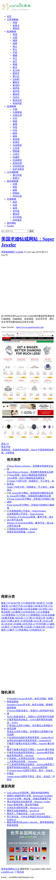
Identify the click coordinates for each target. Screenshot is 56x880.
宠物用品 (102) (38, 615)
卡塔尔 (16, 154)
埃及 (15, 205)
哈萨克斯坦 (18, 169)
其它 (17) (9, 627)
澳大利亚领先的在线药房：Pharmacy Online (28, 801)
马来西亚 (17, 145)
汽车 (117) (26, 615)
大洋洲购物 (12, 172)
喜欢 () (5, 444)
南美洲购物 (12, 181)
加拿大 (16, 25)
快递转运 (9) (38, 630)
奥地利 (16, 85)
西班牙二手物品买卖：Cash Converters (26, 813)
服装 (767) (6, 603)
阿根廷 (16, 193)
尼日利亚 (17, 217)
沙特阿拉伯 (18, 166)
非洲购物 (11, 199)
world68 (19, 252)
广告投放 (19, 872)
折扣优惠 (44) (30, 621)
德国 (15, 40)
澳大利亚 (17, 175)
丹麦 (15, 52)
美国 (15, 22)
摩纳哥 (16, 94)
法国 (15, 37)
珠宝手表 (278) (45, 606)
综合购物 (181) (35, 609)
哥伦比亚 (17, 196)
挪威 (15, 55)
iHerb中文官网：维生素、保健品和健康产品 (29, 798)
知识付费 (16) (20, 627)
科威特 (16, 157)
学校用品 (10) (25, 630)
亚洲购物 (11, 106)
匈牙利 (16, 91)
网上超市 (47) (17, 621)
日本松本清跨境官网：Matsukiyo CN (25, 807)
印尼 (15, 130)
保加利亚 (17, 103)
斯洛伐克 (17, 100)
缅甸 (15, 136)
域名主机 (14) (43, 627)
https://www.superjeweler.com (30, 327)
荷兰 (15, 49)
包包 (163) (48, 609)
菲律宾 (16, 142)
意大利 (16, 70)
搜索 (31, 231)
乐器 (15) (31, 627)
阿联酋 (16, 151)
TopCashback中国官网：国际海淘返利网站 (28, 792)
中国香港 (17, 112)
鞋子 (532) (45, 603)
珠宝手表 (5, 447)
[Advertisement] (28, 284)
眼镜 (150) (21, 612)
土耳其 (16, 148)
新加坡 (16, 139)
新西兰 (16, 178)
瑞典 (15, 43)
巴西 (15, 184)
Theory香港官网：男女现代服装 (23, 804)
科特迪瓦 (17, 220)
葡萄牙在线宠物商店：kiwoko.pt (23, 810)
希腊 (15, 64)
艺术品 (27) (31, 624)
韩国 (15, 121)
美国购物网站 (8, 252)
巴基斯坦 (17, 160)
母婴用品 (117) (13, 615)
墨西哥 (16, 28)
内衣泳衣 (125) (33, 612)
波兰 (15, 61)
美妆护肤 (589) (33, 603)
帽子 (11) (14, 630)
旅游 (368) (33, 606)
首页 (9, 16)
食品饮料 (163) (8, 612)
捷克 (15, 67)
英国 (15, 34)
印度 (15, 127)
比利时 (16, 79)
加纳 (15, 208)
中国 (15, 109)
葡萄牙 (16, 82)
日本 (15, 118)
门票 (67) (31, 618)
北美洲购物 (12, 19)
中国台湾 (17, 115)
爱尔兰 (16, 76)
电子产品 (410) (20, 606)
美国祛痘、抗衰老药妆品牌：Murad (19, 450)
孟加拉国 (17, 163)
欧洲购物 (11, 31)
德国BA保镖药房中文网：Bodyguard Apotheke (30, 795)
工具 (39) (41, 621)
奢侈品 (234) (7, 609)
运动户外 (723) (18, 603)
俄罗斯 (16, 88)
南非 (15, 202)
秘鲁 (15, 190)
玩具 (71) (22, 618)
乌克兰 (16, 97)
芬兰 (15, 58)
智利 (15, 187)
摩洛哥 (16, 214)
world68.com (7, 872)
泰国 (15, 124)
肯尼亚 (16, 211)
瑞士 (15, 46)
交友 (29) (12, 624)
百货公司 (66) (43, 618)
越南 (15, 133)
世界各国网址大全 (10, 869)
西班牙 (16, 73)
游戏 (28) (21, 624)
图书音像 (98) (11, 618)
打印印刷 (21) (43, 624)
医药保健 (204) (20, 609)
